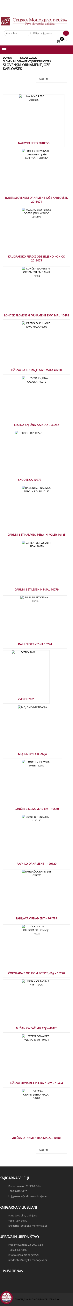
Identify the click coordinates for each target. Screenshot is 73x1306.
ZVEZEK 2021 (26, 699)
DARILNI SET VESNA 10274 (35, 644)
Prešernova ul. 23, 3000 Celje (24, 1186)
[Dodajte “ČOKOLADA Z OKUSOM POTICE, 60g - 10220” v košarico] (30, 949)
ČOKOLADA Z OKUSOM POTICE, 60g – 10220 (36, 973)
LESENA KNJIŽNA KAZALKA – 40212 (36, 425)
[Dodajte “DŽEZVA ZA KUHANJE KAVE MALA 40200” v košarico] (30, 346)
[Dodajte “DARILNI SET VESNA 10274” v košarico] (29, 620)
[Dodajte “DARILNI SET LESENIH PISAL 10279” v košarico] (30, 565)
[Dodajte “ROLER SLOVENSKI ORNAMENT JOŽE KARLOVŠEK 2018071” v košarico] (30, 174)
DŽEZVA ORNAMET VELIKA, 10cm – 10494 (36, 1083)
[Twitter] (7, 1284)
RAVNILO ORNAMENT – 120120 (36, 863)
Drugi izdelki (28, 57)
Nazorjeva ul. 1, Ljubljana (22, 1215)
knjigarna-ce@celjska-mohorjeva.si (28, 1196)
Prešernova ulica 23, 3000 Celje (25, 1244)
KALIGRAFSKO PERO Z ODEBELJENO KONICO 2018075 (36, 258)
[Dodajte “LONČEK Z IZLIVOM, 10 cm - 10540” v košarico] (30, 785)
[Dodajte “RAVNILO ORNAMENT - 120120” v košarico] (30, 839)
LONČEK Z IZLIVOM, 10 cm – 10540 (36, 809)
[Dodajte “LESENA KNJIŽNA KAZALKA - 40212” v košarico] (30, 401)
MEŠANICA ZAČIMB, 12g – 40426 (36, 1028)
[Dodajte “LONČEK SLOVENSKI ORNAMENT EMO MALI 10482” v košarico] (30, 291)
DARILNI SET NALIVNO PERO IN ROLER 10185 (37, 534)
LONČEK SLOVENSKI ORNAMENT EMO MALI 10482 (36, 315)
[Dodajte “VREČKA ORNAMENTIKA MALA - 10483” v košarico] (30, 1114)
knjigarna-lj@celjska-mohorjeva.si (27, 1225)
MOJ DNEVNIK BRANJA (32, 754)
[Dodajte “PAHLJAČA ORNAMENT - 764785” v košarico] (30, 894)
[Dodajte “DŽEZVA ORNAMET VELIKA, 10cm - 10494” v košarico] (30, 1059)
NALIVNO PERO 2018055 (33, 143)
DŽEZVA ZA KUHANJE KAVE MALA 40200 (36, 370)
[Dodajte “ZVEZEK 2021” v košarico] (20, 675)
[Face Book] (7, 1280)
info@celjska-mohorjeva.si (23, 1255)
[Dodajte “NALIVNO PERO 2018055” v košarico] (27, 119)
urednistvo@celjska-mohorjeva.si (27, 1260)
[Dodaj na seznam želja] (38, 119)
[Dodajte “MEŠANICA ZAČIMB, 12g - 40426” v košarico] (30, 1004)
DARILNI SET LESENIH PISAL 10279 (37, 589)
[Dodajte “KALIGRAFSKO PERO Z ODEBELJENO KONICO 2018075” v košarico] (30, 232)
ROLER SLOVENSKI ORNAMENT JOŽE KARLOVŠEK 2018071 (36, 199)
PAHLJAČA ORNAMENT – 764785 (36, 918)
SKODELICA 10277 (29, 480)
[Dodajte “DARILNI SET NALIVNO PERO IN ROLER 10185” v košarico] (30, 510)
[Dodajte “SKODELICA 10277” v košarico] (23, 456)
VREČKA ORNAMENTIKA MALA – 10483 (36, 1138)
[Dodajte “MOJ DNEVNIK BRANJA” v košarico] (26, 730)
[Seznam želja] (66, 41)
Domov (7, 57)
